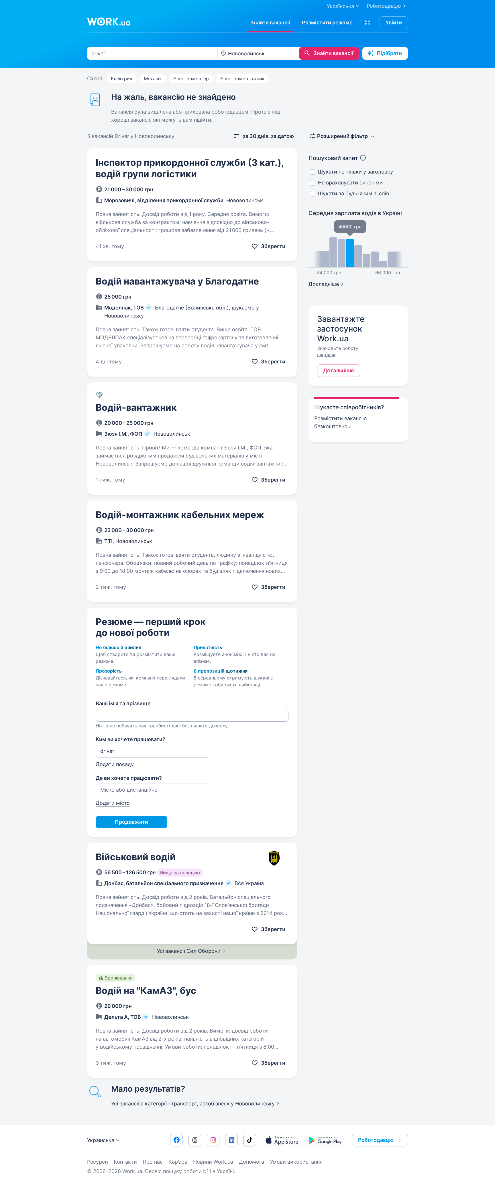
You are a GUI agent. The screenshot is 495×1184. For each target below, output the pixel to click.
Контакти (125, 1162)
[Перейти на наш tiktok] (249, 1140)
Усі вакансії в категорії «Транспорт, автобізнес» (193, 1104)
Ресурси (97, 1162)
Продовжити (131, 822)
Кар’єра (177, 1162)
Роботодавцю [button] (376, 1140)
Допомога (251, 1162)
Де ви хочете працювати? (129, 778)
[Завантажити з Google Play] (326, 1140)
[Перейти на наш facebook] (176, 1140)
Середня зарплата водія (355, 213)
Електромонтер (191, 78)
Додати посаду (115, 764)
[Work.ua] (108, 21)
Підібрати (389, 53)
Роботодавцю (384, 6)
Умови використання (296, 1162)
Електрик (121, 78)
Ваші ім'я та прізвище (123, 703)
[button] (367, 22)
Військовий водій (136, 856)
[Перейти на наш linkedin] (231, 1140)
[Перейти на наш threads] (194, 1140)
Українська (100, 1140)
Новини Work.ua (213, 1162)
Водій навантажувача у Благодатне (177, 281)
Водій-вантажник (136, 407)
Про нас (153, 1162)
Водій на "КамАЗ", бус (146, 990)
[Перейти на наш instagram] (213, 1140)
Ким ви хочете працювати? (130, 739)
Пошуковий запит (333, 158)
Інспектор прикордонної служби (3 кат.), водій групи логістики (190, 168)
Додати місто (113, 803)
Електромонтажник (242, 78)
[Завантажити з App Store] (282, 1140)
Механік (153, 78)
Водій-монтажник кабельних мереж (180, 514)
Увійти (394, 23)
